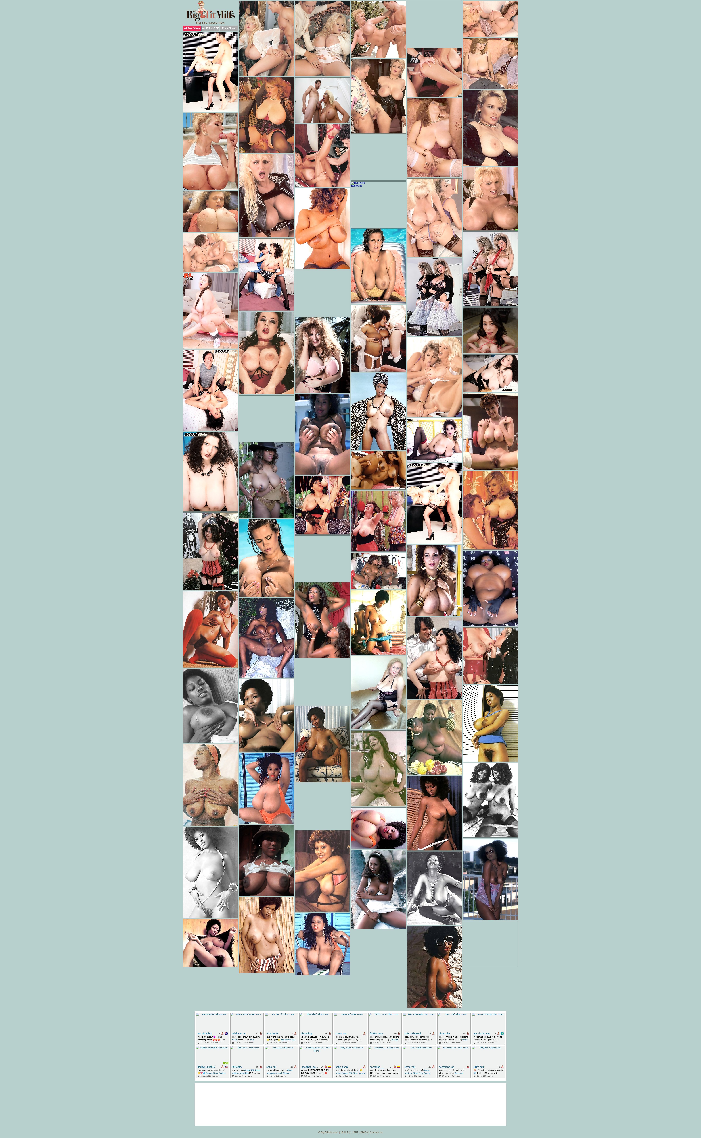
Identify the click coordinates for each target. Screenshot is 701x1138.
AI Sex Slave (192, 28)
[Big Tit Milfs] (210, 11)
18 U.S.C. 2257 (349, 1132)
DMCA (364, 1132)
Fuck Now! (229, 28)
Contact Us (376, 1132)
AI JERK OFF (210, 28)
